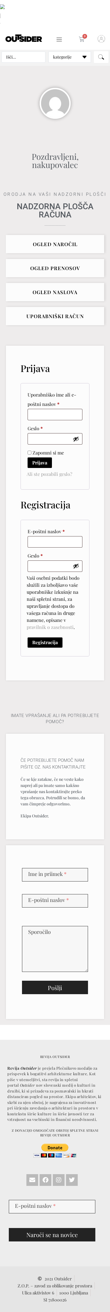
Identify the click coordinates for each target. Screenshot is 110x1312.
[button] (40, 583)
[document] (55, 656)
